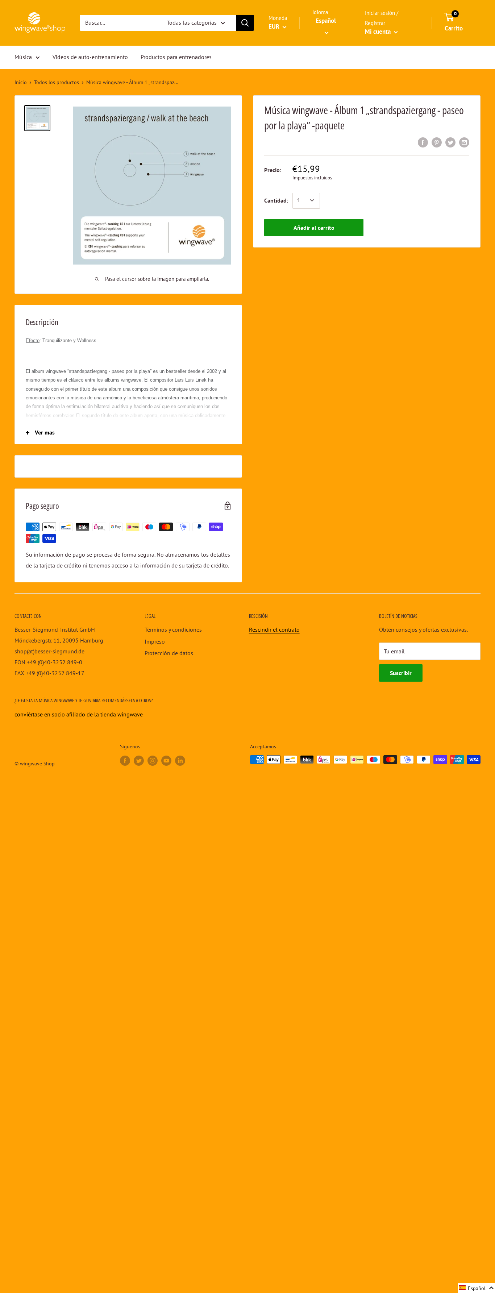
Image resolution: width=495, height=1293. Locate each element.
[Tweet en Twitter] (450, 142)
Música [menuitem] (23, 57)
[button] (476, 1288)
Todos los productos (56, 82)
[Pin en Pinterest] (437, 142)
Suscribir (401, 673)
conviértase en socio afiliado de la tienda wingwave (78, 714)
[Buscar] (245, 23)
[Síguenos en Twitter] (139, 760)
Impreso (155, 641)
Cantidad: (276, 200)
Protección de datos (169, 653)
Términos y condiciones (173, 629)
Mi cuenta (378, 32)
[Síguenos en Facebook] (125, 760)
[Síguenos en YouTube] (166, 760)
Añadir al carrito (314, 227)
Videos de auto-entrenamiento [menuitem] (90, 57)
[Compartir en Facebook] (423, 142)
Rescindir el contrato (274, 629)
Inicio (20, 82)
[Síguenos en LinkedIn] (180, 760)
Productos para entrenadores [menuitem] (176, 57)
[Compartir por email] (464, 142)
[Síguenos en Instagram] (152, 760)
